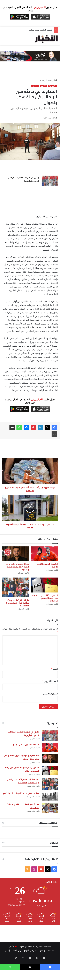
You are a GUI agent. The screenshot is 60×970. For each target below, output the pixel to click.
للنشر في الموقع (31, 950)
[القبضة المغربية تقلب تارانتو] (44, 553)
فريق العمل (18, 950)
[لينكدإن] (40, 427)
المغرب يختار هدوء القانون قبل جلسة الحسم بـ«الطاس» (45, 598)
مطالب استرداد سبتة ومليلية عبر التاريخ (21, 793)
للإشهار (8, 950)
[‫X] (47, 427)
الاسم (54, 669)
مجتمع (35, 86)
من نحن (43, 950)
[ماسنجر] (26, 427)
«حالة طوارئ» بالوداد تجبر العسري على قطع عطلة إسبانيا (17, 566)
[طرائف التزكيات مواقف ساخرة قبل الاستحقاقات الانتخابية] (15, 587)
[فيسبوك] (54, 427)
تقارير (43, 86)
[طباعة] (54, 434)
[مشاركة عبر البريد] (12, 427)
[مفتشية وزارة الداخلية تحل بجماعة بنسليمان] (50, 808)
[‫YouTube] (41, 869)
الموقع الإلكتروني (50, 694)
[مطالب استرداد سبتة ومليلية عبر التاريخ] (50, 796)
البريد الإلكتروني (50, 681)
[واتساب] (19, 427)
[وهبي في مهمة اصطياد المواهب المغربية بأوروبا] (50, 181)
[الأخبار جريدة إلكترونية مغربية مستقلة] (46, 39)
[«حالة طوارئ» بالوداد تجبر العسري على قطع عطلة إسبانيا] (15, 553)
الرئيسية (51, 80)
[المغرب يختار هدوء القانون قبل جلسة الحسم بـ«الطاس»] (44, 585)
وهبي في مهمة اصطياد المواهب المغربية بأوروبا (23, 179)
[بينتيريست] (33, 427)
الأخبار (11, 947)
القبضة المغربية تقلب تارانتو (47, 565)
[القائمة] (3, 40)
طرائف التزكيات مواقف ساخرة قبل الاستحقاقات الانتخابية (17, 603)
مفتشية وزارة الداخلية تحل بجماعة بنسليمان (23, 806)
